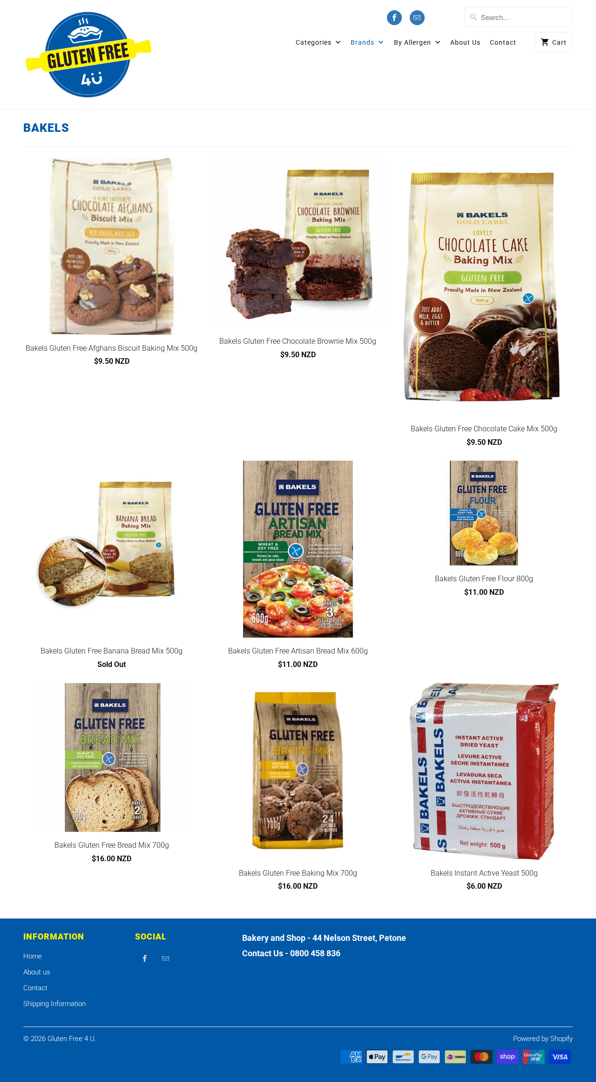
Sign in (446, 17)
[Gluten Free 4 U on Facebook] (394, 17)
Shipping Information (54, 1004)
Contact (503, 42)
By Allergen (413, 42)
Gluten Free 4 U (71, 1038)
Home (32, 956)
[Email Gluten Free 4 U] (417, 17)
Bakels (46, 128)
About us (36, 972)
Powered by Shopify (543, 1038)
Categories (314, 42)
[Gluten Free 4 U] (88, 54)
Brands (363, 42)
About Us (465, 42)
